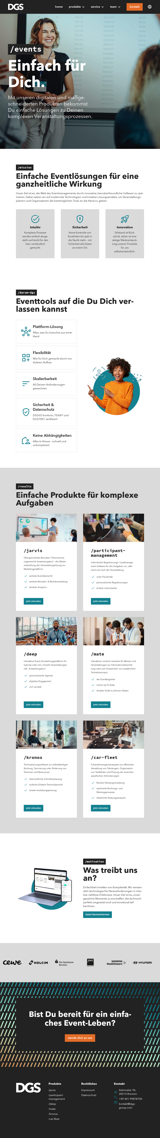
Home (59, 6)
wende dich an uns (80, 1038)
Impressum (88, 1090)
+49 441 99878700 (130, 1099)
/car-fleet (54, 1119)
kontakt (135, 6)
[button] (77, 7)
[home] (16, 7)
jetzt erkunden (33, 601)
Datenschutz (88, 1095)
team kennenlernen (97, 914)
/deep (52, 1104)
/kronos (53, 1114)
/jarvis (52, 1090)
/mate (52, 1109)
